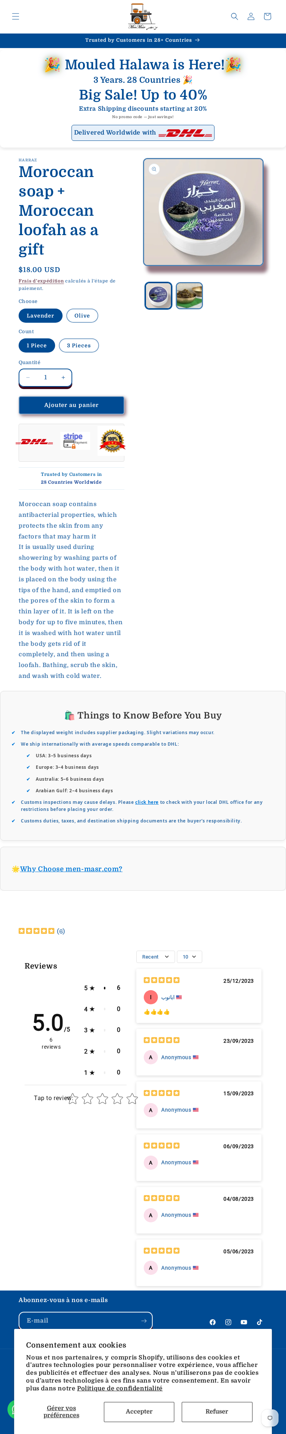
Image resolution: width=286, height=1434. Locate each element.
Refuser (217, 1411)
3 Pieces (79, 345)
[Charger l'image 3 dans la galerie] (189, 295)
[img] (36, 932)
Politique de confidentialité (120, 1388)
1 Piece (37, 345)
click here (147, 802)
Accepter (139, 1411)
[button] (15, 16)
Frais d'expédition (41, 281)
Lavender (40, 316)
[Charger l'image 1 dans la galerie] (158, 295)
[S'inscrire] (144, 1321)
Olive (82, 316)
